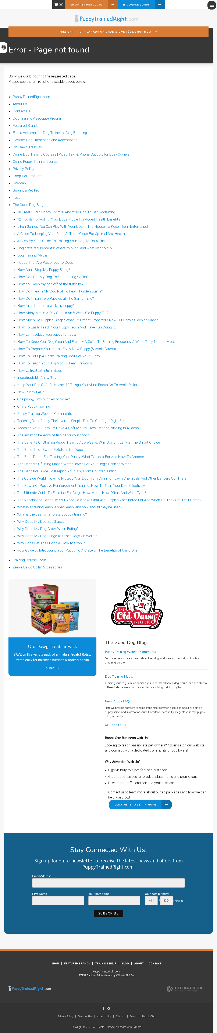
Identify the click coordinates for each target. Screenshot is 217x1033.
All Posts (113, 725)
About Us (20, 104)
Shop (55, 963)
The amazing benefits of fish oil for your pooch (53, 435)
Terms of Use (85, 1016)
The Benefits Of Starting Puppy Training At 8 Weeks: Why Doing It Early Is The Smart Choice (88, 442)
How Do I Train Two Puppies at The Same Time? (55, 298)
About (138, 963)
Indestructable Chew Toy (36, 377)
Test (16, 197)
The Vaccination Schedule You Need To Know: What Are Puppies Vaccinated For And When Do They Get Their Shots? (109, 500)
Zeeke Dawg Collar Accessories (37, 567)
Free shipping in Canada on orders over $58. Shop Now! (106, 31)
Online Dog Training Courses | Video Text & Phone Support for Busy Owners (71, 154)
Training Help (105, 963)
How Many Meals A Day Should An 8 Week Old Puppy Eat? (62, 313)
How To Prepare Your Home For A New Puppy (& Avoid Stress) (66, 349)
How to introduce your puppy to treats (47, 334)
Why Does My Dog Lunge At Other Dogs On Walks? (57, 536)
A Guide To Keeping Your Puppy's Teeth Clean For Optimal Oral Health (71, 234)
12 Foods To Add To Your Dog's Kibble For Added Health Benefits (68, 219)
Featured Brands (26, 125)
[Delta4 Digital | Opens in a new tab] (185, 988)
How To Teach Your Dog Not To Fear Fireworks (54, 363)
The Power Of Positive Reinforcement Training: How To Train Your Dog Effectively (81, 485)
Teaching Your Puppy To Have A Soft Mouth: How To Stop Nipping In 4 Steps (78, 428)
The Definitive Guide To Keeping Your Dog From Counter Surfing (67, 471)
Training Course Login (29, 560)
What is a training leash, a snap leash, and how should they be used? (69, 507)
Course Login (137, 4)
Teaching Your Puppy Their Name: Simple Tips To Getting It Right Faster (73, 421)
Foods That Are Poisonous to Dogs (45, 262)
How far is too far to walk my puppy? (45, 305)
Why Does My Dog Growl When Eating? (47, 529)
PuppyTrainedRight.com (31, 97)
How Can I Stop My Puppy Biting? (43, 270)
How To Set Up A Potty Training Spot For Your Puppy (58, 356)
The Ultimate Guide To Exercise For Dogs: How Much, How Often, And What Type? (81, 493)
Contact (155, 963)
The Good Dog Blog (28, 205)
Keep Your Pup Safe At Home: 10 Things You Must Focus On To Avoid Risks (77, 385)
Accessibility (104, 1016)
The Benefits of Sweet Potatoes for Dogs (50, 449)
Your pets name (99, 893)
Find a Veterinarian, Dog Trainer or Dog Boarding (50, 133)
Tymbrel (137, 1027)
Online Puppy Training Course (35, 161)
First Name (39, 893)
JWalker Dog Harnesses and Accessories (45, 140)
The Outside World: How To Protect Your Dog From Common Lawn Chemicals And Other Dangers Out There (101, 478)
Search (133, 1016)
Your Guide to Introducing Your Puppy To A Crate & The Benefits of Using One (77, 550)
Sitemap (19, 183)
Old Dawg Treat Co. (28, 147)
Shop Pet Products (86, 4)
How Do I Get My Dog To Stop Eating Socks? (53, 277)
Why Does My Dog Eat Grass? (40, 521)
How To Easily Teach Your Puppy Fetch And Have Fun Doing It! (66, 327)
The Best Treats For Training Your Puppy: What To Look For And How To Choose (80, 457)
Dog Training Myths (32, 255)
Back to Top (148, 1016)
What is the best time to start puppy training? (52, 514)
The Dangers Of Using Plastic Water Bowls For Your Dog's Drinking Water (74, 464)
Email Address (41, 876)
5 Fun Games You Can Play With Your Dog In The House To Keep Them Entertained (82, 226)
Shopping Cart (56, 5)
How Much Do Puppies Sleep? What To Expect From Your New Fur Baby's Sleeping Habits (88, 320)
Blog (125, 963)
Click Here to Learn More (135, 804)
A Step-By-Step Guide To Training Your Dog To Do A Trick (61, 241)
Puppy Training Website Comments (44, 413)
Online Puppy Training (33, 406)
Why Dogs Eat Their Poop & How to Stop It (51, 543)
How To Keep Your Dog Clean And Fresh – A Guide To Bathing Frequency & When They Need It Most (96, 341)
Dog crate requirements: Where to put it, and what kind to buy (64, 248)
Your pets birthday (157, 893)
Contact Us (21, 111)
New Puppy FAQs (31, 392)
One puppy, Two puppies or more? (43, 399)
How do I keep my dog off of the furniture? (50, 284)
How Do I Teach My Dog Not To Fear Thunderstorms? (60, 291)
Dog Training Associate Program (38, 118)
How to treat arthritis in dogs (39, 370)
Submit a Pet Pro (26, 190)
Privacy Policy (23, 169)
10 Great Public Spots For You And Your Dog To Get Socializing (66, 212)
